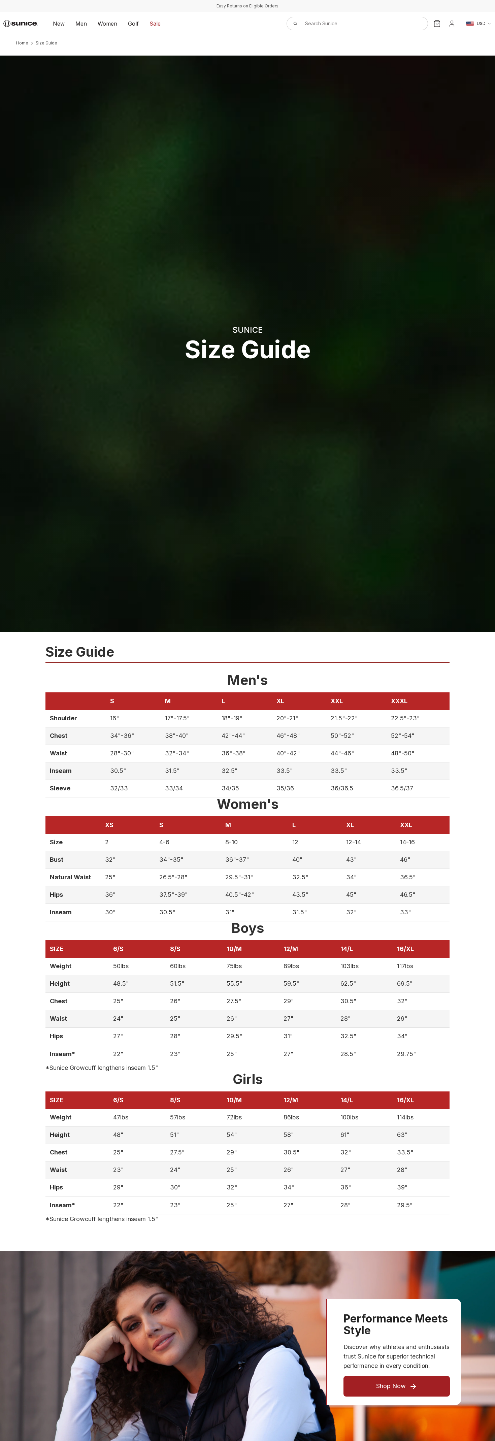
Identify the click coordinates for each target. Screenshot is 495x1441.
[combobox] (350, 23)
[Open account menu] (451, 23)
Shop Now (391, 1385)
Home (22, 42)
